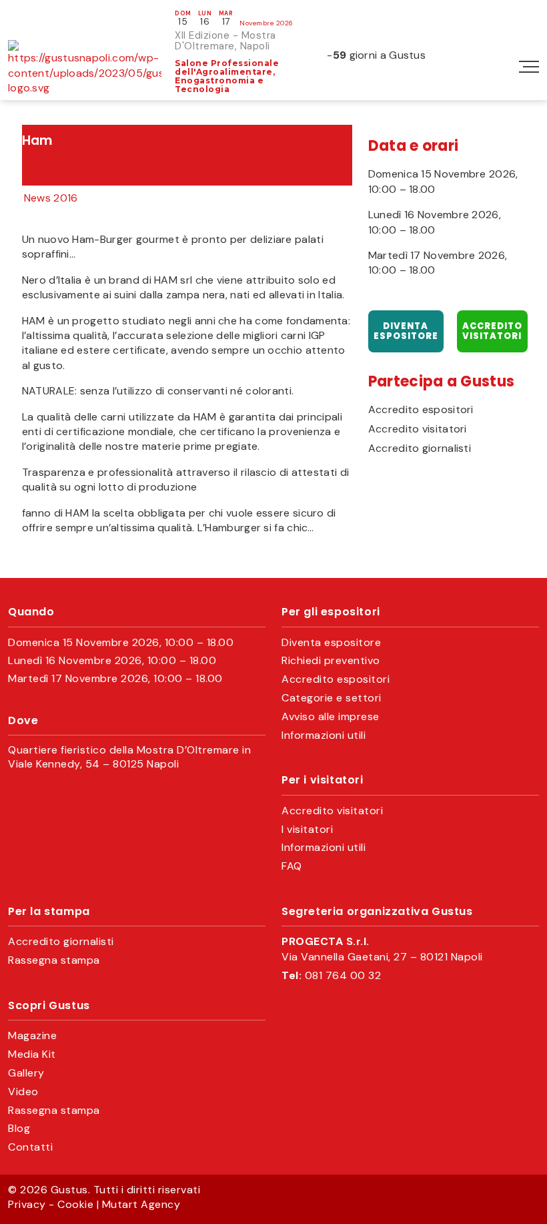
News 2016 (51, 198)
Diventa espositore (406, 331)
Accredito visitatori (492, 331)
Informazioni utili (324, 735)
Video (23, 1092)
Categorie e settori (332, 698)
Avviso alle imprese (331, 716)
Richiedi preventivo (331, 660)
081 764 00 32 (343, 975)
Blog (19, 1128)
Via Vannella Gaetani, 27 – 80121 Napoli (382, 957)
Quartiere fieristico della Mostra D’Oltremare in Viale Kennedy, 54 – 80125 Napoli (129, 757)
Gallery (26, 1073)
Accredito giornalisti (419, 448)
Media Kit (32, 1054)
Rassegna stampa (54, 960)
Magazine (32, 1035)
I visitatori (307, 829)
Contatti (30, 1147)
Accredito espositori (421, 409)
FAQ (292, 866)
